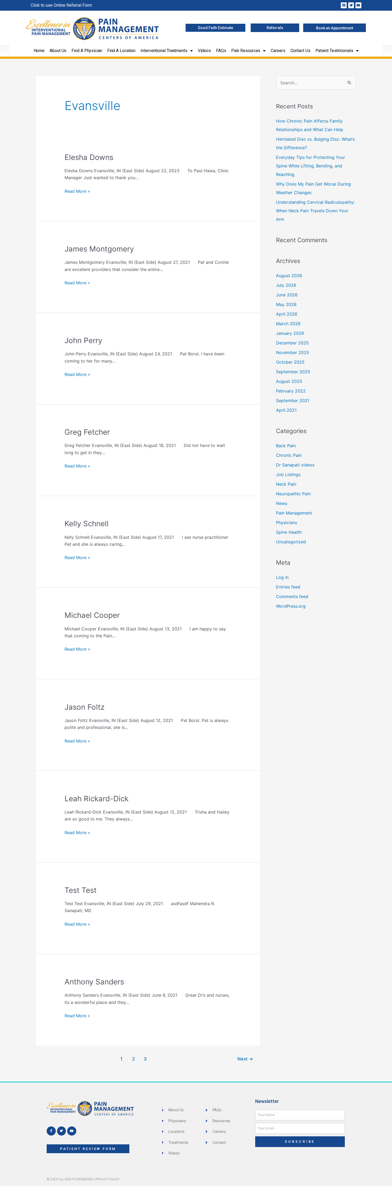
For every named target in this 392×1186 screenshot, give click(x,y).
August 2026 (289, 275)
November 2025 (292, 352)
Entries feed (288, 587)
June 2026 (287, 294)
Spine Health (289, 532)
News (281, 503)
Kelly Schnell (87, 523)
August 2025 (289, 381)
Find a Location (121, 50)
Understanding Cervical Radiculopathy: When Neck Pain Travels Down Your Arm (315, 210)
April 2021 (286, 410)
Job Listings (288, 474)
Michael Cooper (92, 615)
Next (245, 1059)
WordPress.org (291, 606)
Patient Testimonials (334, 50)
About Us (58, 50)
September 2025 (293, 371)
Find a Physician (86, 50)
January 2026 (290, 333)
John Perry (83, 340)
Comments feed (292, 596)
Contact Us (300, 50)
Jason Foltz (85, 707)
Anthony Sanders (94, 981)
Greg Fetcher (87, 432)
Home (39, 50)
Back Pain (286, 445)
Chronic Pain (289, 455)
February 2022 (291, 391)
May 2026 (286, 304)
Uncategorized (291, 541)
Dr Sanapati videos (295, 465)
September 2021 (292, 400)
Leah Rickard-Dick (97, 798)
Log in (282, 577)
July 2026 (286, 285)
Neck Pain (286, 484)
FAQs (221, 50)
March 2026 (288, 323)
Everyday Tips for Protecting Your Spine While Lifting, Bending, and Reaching (310, 166)
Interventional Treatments (164, 50)
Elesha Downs (89, 157)
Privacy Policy (107, 1179)
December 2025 (292, 342)
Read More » (77, 191)
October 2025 (290, 362)
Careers (278, 50)
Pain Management (294, 513)
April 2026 (286, 314)
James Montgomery (99, 248)
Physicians (286, 522)
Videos (204, 50)
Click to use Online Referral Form (61, 5)
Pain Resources (246, 50)
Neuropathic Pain (293, 493)
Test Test (81, 890)
